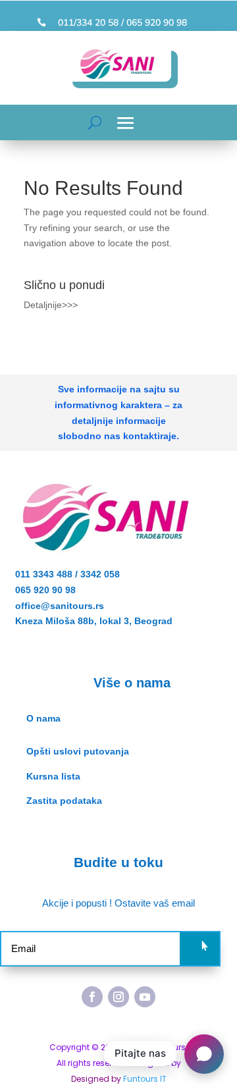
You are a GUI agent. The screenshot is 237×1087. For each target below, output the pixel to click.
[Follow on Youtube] (144, 996)
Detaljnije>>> (51, 305)
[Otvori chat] (204, 1054)
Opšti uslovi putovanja (77, 751)
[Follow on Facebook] (92, 996)
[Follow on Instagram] (118, 996)
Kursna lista (53, 776)
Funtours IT (145, 1078)
